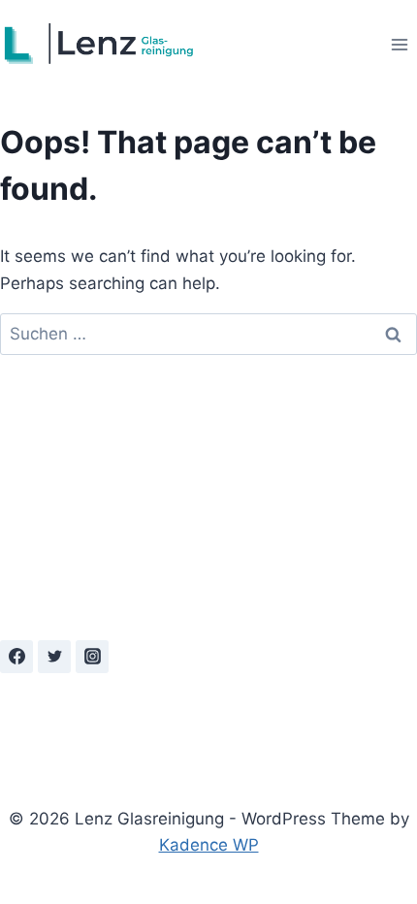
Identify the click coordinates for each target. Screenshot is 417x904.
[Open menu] (399, 44)
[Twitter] (54, 656)
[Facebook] (16, 656)
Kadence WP (209, 845)
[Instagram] (92, 656)
